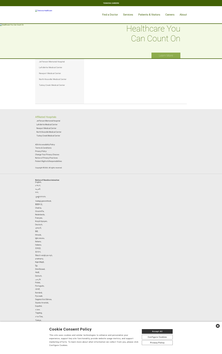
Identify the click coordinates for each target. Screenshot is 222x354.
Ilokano (38, 241)
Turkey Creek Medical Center (48, 136)
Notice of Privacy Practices (46, 158)
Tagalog (38, 313)
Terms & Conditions (43, 148)
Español (38, 306)
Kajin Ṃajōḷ (39, 262)
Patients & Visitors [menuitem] (149, 14)
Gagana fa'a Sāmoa (43, 299)
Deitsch (38, 276)
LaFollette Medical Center (47, 125)
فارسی (38, 279)
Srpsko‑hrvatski (41, 303)
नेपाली (37, 272)
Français (38, 218)
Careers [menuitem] (169, 14)
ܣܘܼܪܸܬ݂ (37, 309)
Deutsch (38, 225)
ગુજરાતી (38, 228)
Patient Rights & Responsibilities (48, 161)
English (38, 182)
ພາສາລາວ (39, 259)
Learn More (166, 55)
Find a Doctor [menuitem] (110, 14)
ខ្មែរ (36, 266)
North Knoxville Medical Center (48, 132)
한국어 (38, 252)
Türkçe (38, 320)
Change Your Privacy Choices (47, 155)
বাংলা (36, 192)
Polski (37, 283)
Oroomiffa (39, 211)
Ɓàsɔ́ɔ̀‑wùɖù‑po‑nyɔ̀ (43, 255)
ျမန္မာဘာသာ (40, 196)
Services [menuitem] (128, 14)
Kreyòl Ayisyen (41, 221)
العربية (37, 189)
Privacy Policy (41, 151)
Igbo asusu (39, 238)
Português (39, 286)
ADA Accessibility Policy (45, 145)
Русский (38, 296)
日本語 (38, 248)
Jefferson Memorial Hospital (48, 121)
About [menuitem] (183, 14)
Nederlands (40, 215)
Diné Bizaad (40, 269)
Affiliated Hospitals (45, 117)
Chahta (38, 208)
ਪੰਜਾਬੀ (37, 289)
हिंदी (36, 231)
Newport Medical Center (46, 128)
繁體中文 (38, 204)
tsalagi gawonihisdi (43, 201)
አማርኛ (37, 185)
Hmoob (38, 235)
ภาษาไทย (39, 317)
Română (38, 293)
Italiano (38, 245)
